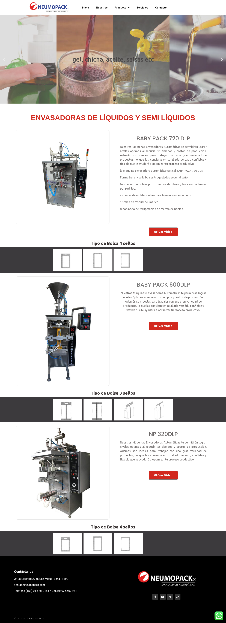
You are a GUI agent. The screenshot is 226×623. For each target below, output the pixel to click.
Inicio (85, 7)
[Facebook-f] (155, 597)
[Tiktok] (177, 597)
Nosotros (102, 7)
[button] (111, 100)
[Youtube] (163, 597)
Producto (120, 7)
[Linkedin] (170, 597)
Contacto (161, 7)
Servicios (142, 7)
